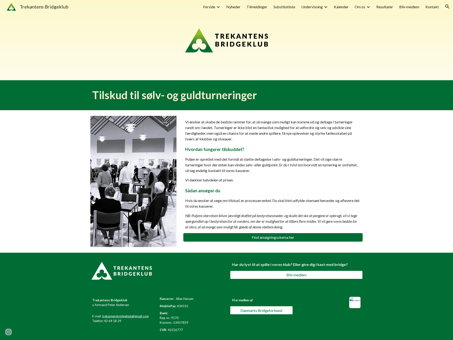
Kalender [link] (341, 6)
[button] (447, 6)
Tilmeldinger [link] (257, 6)
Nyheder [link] (233, 6)
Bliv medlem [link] (409, 6)
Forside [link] (209, 6)
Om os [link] (360, 6)
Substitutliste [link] (284, 6)
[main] (226, 95)
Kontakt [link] (432, 6)
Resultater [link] (384, 6)
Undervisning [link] (312, 6)
